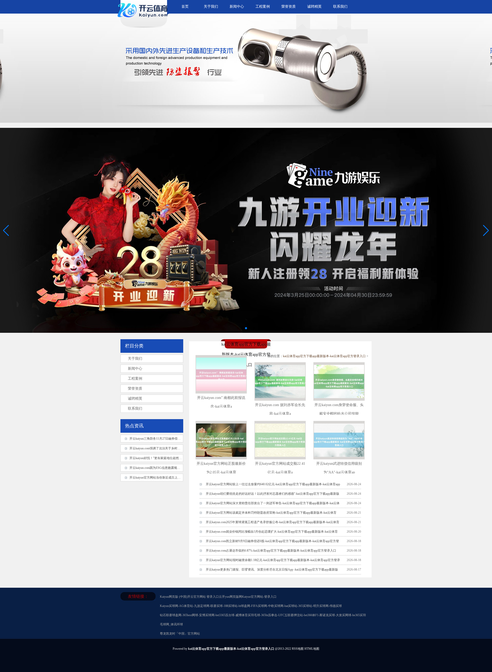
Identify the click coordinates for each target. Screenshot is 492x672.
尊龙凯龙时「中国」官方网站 (180, 633)
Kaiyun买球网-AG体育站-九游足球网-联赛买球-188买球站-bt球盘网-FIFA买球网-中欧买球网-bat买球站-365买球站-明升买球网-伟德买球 (251, 606)
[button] (486, 230)
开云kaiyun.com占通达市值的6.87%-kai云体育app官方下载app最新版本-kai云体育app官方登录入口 (271, 550)
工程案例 (262, 6)
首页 (185, 6)
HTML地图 (311, 648)
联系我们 (340, 6)
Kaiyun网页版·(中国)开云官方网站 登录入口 (189, 596)
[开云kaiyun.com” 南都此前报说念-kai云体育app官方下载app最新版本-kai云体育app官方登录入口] (221, 392)
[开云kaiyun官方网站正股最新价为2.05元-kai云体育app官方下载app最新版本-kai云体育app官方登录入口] (221, 458)
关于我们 (211, 6)
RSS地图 (298, 648)
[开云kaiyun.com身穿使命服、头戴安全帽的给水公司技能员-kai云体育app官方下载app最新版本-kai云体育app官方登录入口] (339, 399)
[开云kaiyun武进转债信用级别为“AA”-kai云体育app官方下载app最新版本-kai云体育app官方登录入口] (339, 458)
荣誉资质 (288, 6)
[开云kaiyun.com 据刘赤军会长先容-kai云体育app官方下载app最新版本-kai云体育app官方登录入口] (280, 399)
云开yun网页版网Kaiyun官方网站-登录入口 (247, 596)
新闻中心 (237, 6)
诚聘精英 (314, 6)
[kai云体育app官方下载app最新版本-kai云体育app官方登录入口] (143, 19)
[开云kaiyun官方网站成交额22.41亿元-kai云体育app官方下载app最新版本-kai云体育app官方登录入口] (280, 458)
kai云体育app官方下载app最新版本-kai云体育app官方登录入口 (324, 356)
